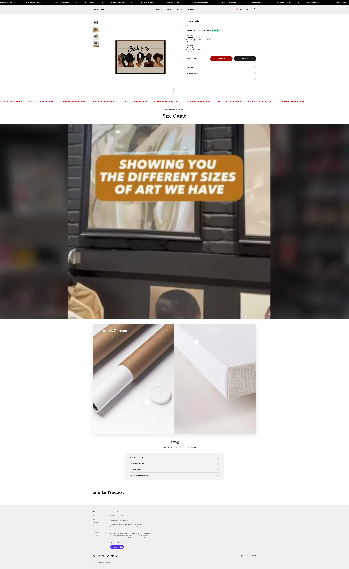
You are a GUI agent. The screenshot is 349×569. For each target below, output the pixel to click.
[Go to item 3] (96, 37)
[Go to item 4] (96, 44)
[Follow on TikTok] (117, 556)
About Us (95, 522)
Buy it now (245, 58)
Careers (95, 516)
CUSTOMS (168, 9)
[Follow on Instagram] (98, 556)
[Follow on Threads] (103, 556)
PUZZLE (179, 9)
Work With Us (96, 525)
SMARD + (191, 9)
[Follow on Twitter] (94, 556)
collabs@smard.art (123, 520)
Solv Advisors (120, 542)
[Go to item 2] (96, 30)
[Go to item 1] (96, 23)
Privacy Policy (96, 535)
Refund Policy (96, 532)
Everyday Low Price (60, 2)
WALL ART (156, 9)
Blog (94, 519)
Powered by (113, 542)
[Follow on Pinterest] (108, 556)
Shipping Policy (97, 529)
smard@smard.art (123, 516)
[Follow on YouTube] (112, 556)
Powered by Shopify (106, 562)
